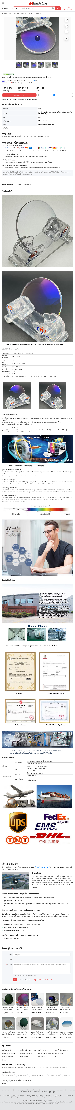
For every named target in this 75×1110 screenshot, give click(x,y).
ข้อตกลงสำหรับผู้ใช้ (19, 1090)
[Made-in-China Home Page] (37, 3)
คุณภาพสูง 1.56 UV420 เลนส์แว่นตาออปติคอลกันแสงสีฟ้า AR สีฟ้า (37, 1009)
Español (41, 1095)
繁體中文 (22, 1095)
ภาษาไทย (37, 1097)
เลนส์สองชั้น (23, 1057)
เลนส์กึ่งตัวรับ (41, 1057)
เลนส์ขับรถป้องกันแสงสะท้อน (28, 1050)
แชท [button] (57, 95)
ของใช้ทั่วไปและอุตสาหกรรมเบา (18, 13)
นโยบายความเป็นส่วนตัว (32, 1090)
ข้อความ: (9, 964)
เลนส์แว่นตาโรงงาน (54, 1076)
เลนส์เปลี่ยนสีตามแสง (26, 1053)
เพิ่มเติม (4, 1083)
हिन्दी (31, 1097)
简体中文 (15, 1095)
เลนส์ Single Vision (43, 1050)
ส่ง (15, 980)
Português (54, 1095)
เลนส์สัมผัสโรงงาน (8, 1076)
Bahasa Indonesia (59, 1097)
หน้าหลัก (4, 13)
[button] (3, 3)
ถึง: (11, 959)
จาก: (10, 955)
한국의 (12, 1097)
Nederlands (25, 1097)
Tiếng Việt (50, 1097)
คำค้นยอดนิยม (60, 1090)
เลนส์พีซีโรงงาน (22, 1076)
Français (34, 1095)
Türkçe (43, 1097)
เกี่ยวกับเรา (3, 1090)
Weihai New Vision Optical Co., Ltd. (16, 81)
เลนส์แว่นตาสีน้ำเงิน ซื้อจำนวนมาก (21, 1080)
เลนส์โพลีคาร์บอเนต (61, 1050)
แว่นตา (31, 13)
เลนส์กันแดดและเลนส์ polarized (47, 1053)
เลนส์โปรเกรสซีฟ (7, 1057)
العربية (18, 1097)
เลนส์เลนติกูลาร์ (6, 1050)
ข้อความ (10, 1090)
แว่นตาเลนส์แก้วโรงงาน (37, 1076)
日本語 (28, 1095)
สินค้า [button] (16, 8)
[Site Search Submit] (58, 8)
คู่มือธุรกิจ (44, 1091)
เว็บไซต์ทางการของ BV (42, 867)
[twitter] (54, 1091)
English (8, 1095)
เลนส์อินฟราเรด (59, 1053)
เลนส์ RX (57, 1057)
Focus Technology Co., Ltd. (38, 1100)
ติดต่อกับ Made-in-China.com (48, 1090)
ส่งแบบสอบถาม (19, 95)
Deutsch (48, 1095)
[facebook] (50, 1091)
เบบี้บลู (5, 1080)
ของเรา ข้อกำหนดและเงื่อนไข (53, 1103)
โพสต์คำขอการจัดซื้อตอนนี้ (43, 980)
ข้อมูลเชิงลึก (37, 1091)
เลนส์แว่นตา (38, 13)
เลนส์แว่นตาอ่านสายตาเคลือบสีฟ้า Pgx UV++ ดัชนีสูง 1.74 (52, 1009)
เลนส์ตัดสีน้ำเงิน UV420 (8, 1053)
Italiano (61, 1095)
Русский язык (69, 1095)
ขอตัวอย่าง (34, 99)
